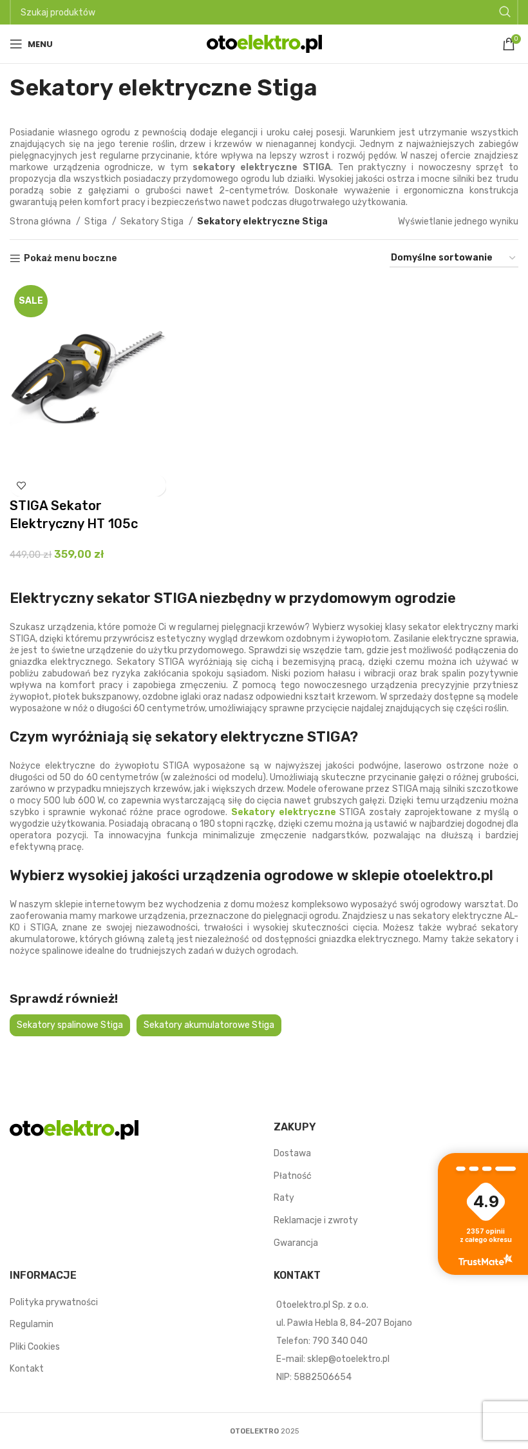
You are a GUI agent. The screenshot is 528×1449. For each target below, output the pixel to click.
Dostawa (292, 1153)
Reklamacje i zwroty (316, 1220)
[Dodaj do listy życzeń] (21, 485)
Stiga (96, 221)
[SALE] (88, 376)
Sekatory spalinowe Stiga (70, 1025)
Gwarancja (296, 1242)
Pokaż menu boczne (70, 258)
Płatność (293, 1175)
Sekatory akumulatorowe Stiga (209, 1025)
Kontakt (27, 1368)
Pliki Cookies (35, 1346)
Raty (284, 1197)
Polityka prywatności (54, 1302)
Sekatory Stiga (152, 221)
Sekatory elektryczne (283, 812)
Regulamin (31, 1324)
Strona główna (41, 221)
